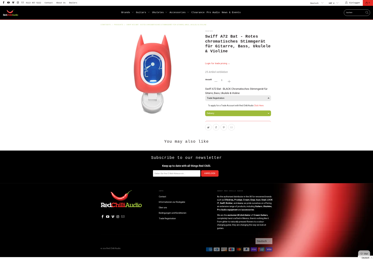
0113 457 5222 (33, 3)
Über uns (163, 207)
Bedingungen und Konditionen (172, 213)
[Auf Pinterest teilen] (224, 127)
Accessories (178, 12)
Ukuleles (158, 12)
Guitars (142, 12)
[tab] (238, 98)
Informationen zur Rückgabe (172, 202)
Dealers (73, 3)
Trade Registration (167, 218)
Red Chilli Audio (113, 248)
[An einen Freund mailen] (231, 127)
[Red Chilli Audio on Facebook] (3, 3)
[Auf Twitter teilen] (208, 127)
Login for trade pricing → (217, 63)
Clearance (198, 12)
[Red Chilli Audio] (10, 12)
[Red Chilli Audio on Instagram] (17, 3)
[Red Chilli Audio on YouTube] (8, 3)
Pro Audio (213, 12)
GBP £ (332, 3)
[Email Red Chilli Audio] (22, 3)
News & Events (231, 12)
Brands (126, 12)
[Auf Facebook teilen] (216, 127)
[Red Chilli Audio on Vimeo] (13, 3)
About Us (61, 3)
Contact (49, 3)
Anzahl (208, 79)
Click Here (259, 105)
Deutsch (315, 3)
